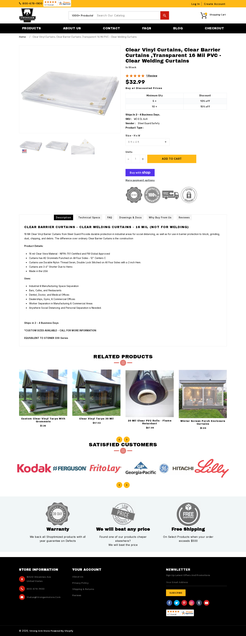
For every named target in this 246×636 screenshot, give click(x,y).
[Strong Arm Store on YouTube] (206, 603)
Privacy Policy (80, 583)
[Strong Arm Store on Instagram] (191, 603)
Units (129, 152)
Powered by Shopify (62, 631)
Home (22, 37)
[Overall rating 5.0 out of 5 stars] (135, 76)
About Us (77, 577)
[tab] (63, 217)
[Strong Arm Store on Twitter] (176, 603)
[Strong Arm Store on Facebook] (169, 603)
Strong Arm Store (39, 631)
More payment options (140, 180)
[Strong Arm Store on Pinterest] (184, 603)
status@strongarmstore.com (44, 597)
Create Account (214, 4)
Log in (195, 4)
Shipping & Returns (83, 589)
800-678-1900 (36, 589)
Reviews (76, 595)
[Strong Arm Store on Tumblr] (199, 603)
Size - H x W (133, 135)
